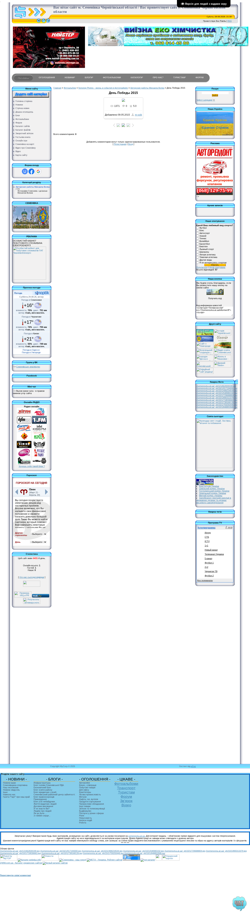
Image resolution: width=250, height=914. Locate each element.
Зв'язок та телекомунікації (92, 808)
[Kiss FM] (39, 431)
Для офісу (84, 790)
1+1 (206, 545)
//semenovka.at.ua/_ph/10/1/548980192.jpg (216, 393)
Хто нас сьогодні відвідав (31, 577)
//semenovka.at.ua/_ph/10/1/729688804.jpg (216, 395)
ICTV (207, 541)
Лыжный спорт (206, 249)
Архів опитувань (217, 267)
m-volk (138, 114)
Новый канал (211, 550)
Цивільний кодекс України (212, 488)
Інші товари (84, 806)
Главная (57, 88)
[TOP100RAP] (39, 464)
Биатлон (203, 246)
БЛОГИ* (89, 77)
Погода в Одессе (31, 350)
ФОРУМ (200, 77)
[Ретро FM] (24, 456)
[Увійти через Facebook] (31, 171)
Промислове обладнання (91, 804)
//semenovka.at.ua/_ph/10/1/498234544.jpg (216, 391)
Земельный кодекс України (212, 493)
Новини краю (9, 783)
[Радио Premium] (24, 447)
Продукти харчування (90, 801)
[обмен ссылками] (148, 860)
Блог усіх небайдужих (44, 801)
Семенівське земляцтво (28, 367)
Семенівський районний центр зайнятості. (54, 794)
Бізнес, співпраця (87, 785)
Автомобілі (84, 783)
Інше (5, 792)
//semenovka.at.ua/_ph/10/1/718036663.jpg (216, 400)
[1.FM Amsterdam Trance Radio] (39, 423)
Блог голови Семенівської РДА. (49, 785)
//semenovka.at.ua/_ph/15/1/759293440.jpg (216, 405)
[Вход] (48, 22)
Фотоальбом (70, 88)
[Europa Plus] (24, 431)
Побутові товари (87, 787)
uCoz (193, 766)
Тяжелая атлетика (208, 257)
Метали (83, 797)
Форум (126, 797)
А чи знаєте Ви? (41, 808)
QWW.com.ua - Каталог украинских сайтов (21, 863)
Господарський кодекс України (214, 491)
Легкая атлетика (207, 254)
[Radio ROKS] (39, 447)
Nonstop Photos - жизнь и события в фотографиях (103, 88)
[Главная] (39, 22)
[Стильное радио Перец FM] (39, 439)
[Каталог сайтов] (159, 860)
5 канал (208, 558)
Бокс (201, 230)
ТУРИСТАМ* (179, 77)
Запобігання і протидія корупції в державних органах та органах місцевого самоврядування (213, 500)
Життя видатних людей (45, 804)
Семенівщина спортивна (15, 785)
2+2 (206, 567)
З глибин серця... (42, 815)
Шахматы (204, 252)
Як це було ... (40, 813)
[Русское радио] (39, 456)
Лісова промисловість (90, 794)
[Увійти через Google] (38, 171)
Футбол (203, 228)
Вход (130, 144)
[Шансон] (24, 464)
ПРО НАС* (158, 77)
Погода (18, 293)
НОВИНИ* (70, 77)
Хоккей (202, 236)
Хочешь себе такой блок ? (32, 466)
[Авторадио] (39, 415)
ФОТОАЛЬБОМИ (112, 77)
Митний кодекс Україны (210, 495)
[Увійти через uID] (25, 171)
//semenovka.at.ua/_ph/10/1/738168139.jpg (216, 402)
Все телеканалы (205, 580)
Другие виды (205, 260)
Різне (81, 815)
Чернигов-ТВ (211, 571)
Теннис (202, 238)
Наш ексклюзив (10, 787)
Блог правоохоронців (44, 797)
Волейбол (204, 241)
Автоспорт (204, 233)
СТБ (207, 537)
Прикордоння (40, 799)
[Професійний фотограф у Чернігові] (222, 341)
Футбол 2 (209, 575)
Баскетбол (204, 244)
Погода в (31, 300)
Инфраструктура (42, 783)
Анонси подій (85, 820)
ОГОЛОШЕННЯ (47, 77)
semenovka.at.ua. (137, 836)
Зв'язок (126, 801)
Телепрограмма (206, 527)
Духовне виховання (43, 806)
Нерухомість (85, 818)
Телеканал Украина (214, 554)
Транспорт (126, 788)
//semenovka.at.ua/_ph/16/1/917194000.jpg (216, 388)
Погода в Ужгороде (31, 352)
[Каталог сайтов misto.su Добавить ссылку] (55, 863)
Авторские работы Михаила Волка (33, 187)
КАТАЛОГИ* (137, 77)
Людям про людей (42, 811)
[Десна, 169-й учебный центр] (204, 360)
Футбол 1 (209, 563)
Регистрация (120, 144)
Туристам (126, 792)
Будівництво (85, 811)
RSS (230, 21)
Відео (126, 805)
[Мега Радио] (24, 439)
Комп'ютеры (85, 792)
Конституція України (209, 486)
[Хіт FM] (24, 415)
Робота (82, 822)
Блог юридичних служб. (45, 792)
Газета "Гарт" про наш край (16, 797)
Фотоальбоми (126, 784)
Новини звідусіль (11, 790)
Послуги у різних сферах (91, 813)
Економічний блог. (42, 787)
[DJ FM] (24, 423)
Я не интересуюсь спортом (213, 262)
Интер (208, 532)
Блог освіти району (43, 790)
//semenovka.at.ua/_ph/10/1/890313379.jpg (216, 398)
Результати (201, 267)
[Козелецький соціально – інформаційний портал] (204, 354)
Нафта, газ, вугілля (88, 799)
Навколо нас (9, 794)
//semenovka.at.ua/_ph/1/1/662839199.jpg (216, 386)
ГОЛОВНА (23, 78)
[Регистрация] (44, 22)
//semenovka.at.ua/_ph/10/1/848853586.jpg (216, 407)
